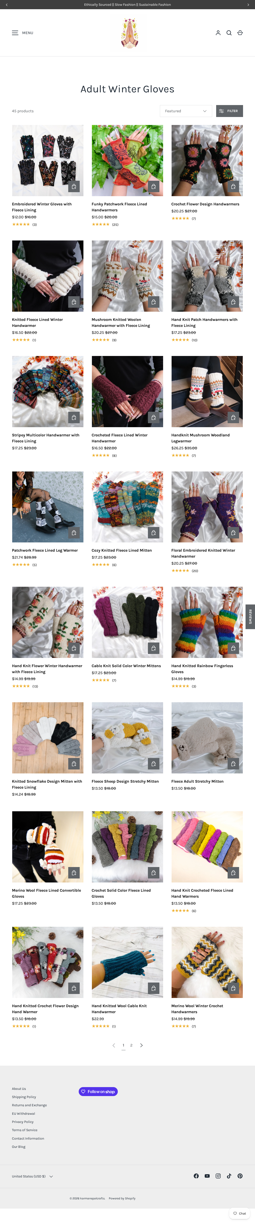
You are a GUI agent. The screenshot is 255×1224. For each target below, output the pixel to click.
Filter (232, 111)
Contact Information (28, 1138)
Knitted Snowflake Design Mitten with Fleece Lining (47, 784)
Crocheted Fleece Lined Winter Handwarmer (119, 438)
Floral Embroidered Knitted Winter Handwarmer (203, 553)
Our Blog (18, 1147)
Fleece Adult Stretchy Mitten (197, 781)
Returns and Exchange (29, 1105)
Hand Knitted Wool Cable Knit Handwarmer (119, 1008)
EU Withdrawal (23, 1113)
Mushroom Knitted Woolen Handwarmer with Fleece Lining (121, 322)
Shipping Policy (24, 1097)
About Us (19, 1089)
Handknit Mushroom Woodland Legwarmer (200, 438)
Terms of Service (24, 1130)
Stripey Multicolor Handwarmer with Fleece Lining (45, 438)
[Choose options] (74, 186)
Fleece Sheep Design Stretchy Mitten (125, 781)
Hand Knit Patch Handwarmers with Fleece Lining (204, 322)
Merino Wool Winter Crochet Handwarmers (197, 1008)
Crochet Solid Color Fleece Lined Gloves (121, 893)
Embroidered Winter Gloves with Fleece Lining (42, 207)
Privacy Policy (23, 1122)
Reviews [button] (250, 616)
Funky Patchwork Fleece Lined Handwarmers (119, 207)
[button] (240, 32)
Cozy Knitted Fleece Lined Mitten (122, 550)
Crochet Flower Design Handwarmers (205, 204)
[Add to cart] (233, 648)
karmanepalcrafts (92, 1198)
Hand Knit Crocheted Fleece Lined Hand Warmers (202, 893)
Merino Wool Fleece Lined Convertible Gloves (46, 893)
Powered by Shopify (122, 1198)
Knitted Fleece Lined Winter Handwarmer (37, 322)
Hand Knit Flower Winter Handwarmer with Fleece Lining (47, 668)
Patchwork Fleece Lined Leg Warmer (45, 550)
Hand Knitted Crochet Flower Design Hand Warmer (45, 1008)
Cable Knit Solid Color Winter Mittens (126, 665)
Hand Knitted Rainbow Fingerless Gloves (202, 668)
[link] (114, 1045)
